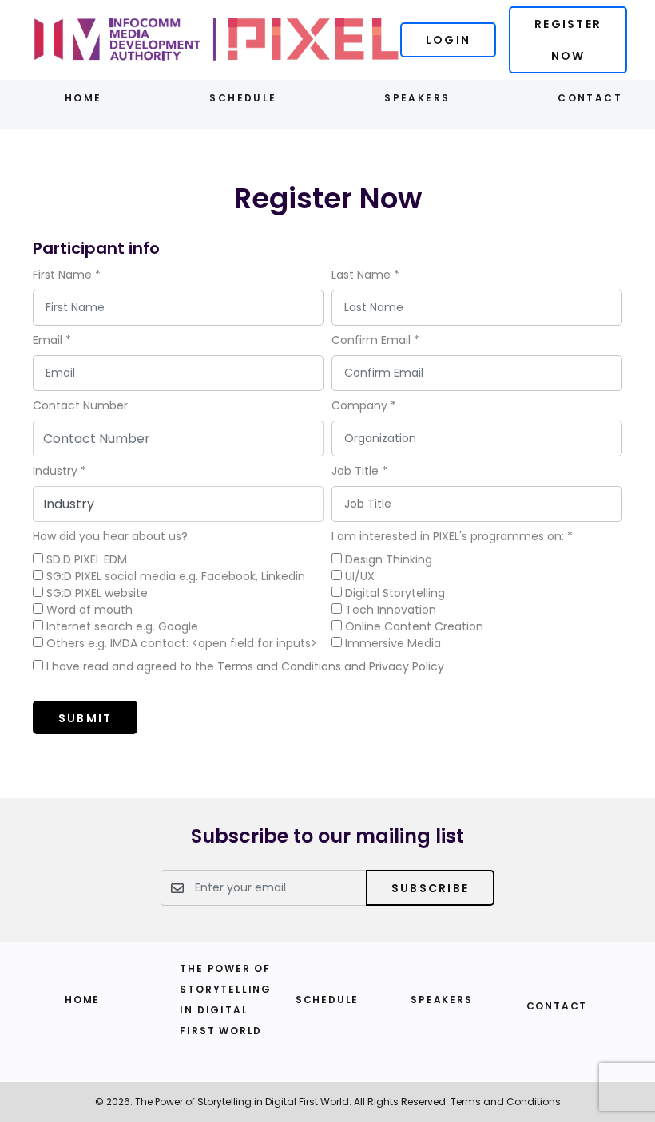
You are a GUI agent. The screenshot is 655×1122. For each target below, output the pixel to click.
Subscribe (430, 888)
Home (83, 98)
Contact (590, 98)
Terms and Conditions (506, 1101)
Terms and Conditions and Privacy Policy (330, 666)
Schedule (242, 98)
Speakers (417, 98)
